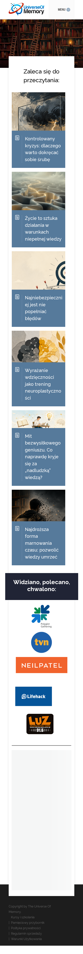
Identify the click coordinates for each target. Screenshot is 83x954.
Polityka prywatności (26, 928)
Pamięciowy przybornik (27, 923)
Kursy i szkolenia (23, 917)
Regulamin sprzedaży (26, 933)
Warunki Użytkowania (26, 939)
